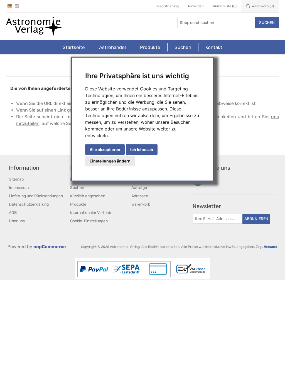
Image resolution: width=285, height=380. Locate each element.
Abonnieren (256, 218)
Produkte (150, 47)
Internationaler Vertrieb (90, 212)
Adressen (139, 196)
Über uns (17, 221)
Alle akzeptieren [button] (105, 149)
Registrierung (168, 6)
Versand (270, 247)
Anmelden (195, 6)
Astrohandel (112, 47)
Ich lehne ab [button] (141, 149)
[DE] (9, 5)
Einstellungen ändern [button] (110, 161)
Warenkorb (140, 204)
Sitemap (16, 179)
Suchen (267, 22)
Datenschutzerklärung (29, 204)
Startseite (74, 47)
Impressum (19, 187)
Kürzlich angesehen (87, 196)
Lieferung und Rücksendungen (36, 196)
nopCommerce (49, 246)
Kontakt (213, 47)
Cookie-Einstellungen (89, 221)
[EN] (17, 5)
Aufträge (139, 187)
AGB (13, 212)
